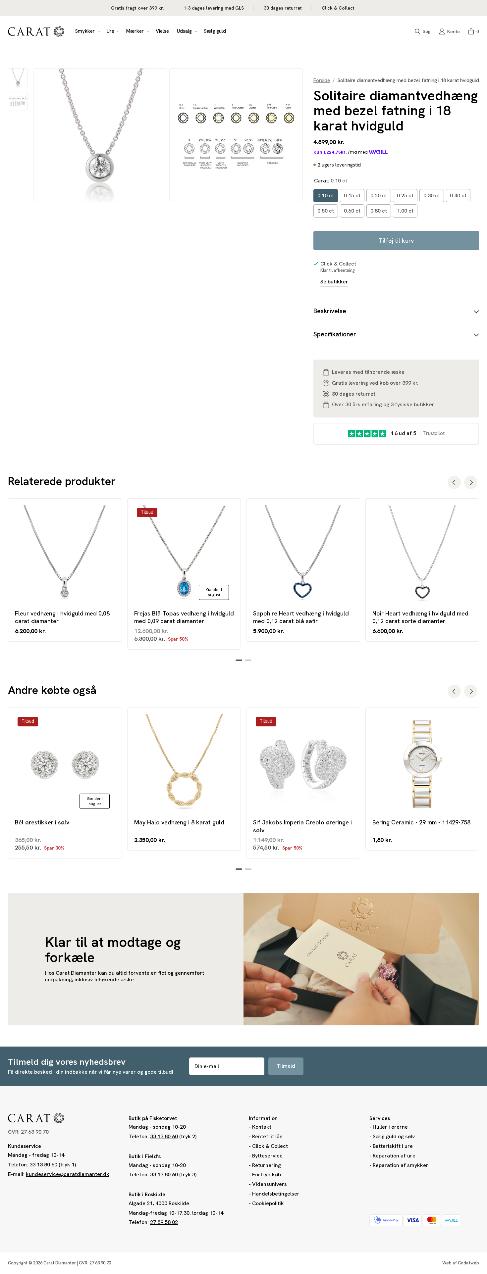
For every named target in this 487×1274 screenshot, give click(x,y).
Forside (321, 80)
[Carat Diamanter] (36, 31)
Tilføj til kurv (396, 240)
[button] (87, 31)
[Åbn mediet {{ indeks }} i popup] (100, 135)
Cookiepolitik (268, 1203)
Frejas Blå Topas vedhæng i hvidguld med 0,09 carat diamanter (184, 617)
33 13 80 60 (43, 1164)
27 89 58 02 (164, 1222)
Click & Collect (270, 1146)
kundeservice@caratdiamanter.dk (67, 1174)
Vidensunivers (269, 1184)
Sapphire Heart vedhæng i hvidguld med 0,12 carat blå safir (301, 617)
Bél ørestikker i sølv (42, 822)
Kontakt (261, 1126)
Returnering (266, 1165)
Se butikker (334, 281)
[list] (168, 135)
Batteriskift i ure (393, 1146)
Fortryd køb (266, 1174)
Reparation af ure (394, 1155)
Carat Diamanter (59, 1263)
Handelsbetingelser (275, 1193)
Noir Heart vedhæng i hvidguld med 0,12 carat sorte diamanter (420, 617)
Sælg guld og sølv (394, 1136)
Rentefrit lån (267, 1136)
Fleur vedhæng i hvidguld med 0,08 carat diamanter (62, 617)
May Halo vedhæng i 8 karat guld (179, 822)
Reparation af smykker (400, 1165)
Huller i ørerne (390, 1126)
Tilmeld (286, 1065)
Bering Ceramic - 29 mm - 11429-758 (421, 822)
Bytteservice (267, 1155)
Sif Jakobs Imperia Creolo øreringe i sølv (302, 826)
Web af (460, 1263)
